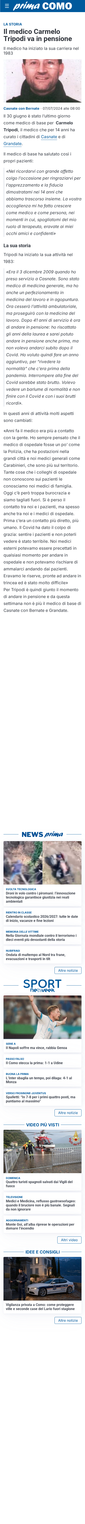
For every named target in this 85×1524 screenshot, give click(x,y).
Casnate (49, 136)
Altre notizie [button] (68, 970)
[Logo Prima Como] (42, 6)
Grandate (12, 143)
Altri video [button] (69, 1240)
